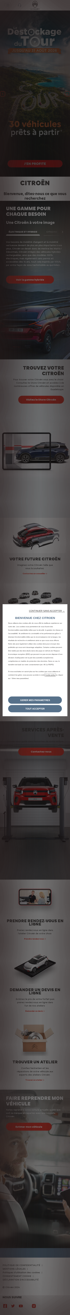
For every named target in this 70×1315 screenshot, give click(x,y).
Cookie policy (50, 675)
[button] (47, 610)
